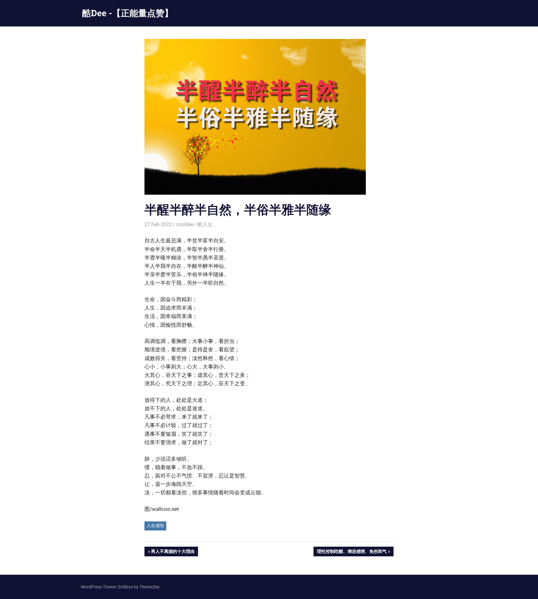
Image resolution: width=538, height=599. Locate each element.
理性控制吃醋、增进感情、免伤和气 (352, 552)
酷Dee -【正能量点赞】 (127, 13)
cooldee (184, 224)
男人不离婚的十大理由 (173, 552)
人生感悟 (155, 525)
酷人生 (205, 224)
